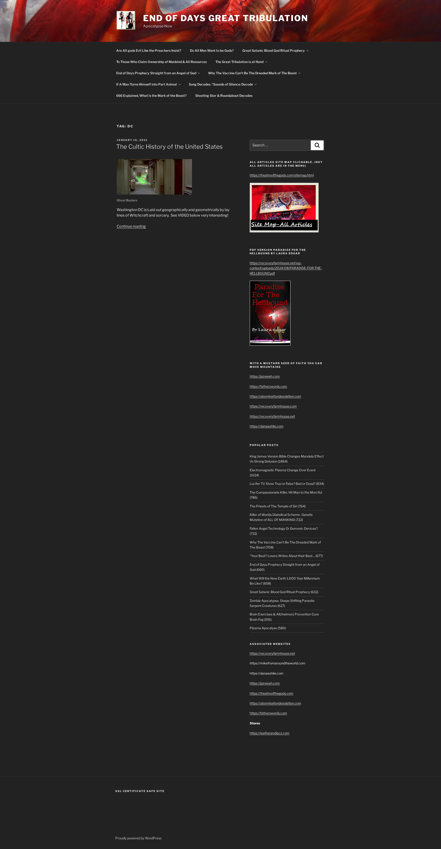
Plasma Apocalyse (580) (268, 628)
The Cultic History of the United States (169, 146)
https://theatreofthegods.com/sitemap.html (282, 175)
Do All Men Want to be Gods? (212, 50)
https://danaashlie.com (266, 426)
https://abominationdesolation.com (275, 396)
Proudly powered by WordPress (138, 838)
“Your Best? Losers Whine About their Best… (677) (286, 556)
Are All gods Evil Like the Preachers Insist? (148, 50)
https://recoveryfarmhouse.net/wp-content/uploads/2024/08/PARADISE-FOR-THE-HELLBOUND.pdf (286, 268)
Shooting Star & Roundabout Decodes (223, 95)
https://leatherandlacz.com (269, 733)
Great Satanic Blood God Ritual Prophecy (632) (284, 592)
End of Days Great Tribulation (225, 18)
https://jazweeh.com (265, 376)
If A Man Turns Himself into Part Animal (146, 84)
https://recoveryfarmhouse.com (273, 406)
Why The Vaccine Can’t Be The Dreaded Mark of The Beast (252, 73)
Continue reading (131, 226)
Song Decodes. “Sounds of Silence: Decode (221, 84)
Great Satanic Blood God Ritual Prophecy (273, 50)
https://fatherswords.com (268, 386)
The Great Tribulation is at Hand (239, 62)
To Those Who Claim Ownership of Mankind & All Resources (161, 62)
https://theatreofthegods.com (271, 693)
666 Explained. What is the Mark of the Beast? (151, 95)
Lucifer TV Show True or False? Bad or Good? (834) (287, 484)
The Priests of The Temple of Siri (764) (278, 506)
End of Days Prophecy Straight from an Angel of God (156, 73)
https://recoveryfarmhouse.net (272, 416)
